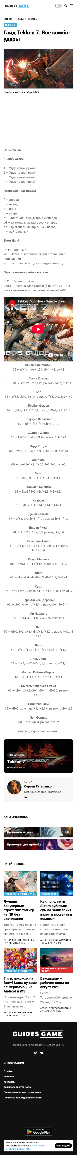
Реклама (9, 1076)
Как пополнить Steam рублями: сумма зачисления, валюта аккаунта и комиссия (56, 910)
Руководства (50, 894)
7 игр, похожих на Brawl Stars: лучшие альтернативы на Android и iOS (20, 984)
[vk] (42, 1053)
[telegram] (35, 1053)
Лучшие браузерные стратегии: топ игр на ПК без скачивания (19, 910)
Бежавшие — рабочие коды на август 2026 (54, 982)
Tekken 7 (32, 18)
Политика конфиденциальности (23, 1097)
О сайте (8, 1071)
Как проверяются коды (18, 1087)
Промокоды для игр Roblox (54, 969)
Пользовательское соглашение (22, 1092)
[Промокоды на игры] (38, 832)
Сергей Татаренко (38, 786)
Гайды (20, 18)
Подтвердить (63, 1145)
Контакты (9, 1081)
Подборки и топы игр (18, 894)
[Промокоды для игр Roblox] (38, 844)
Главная (8, 18)
